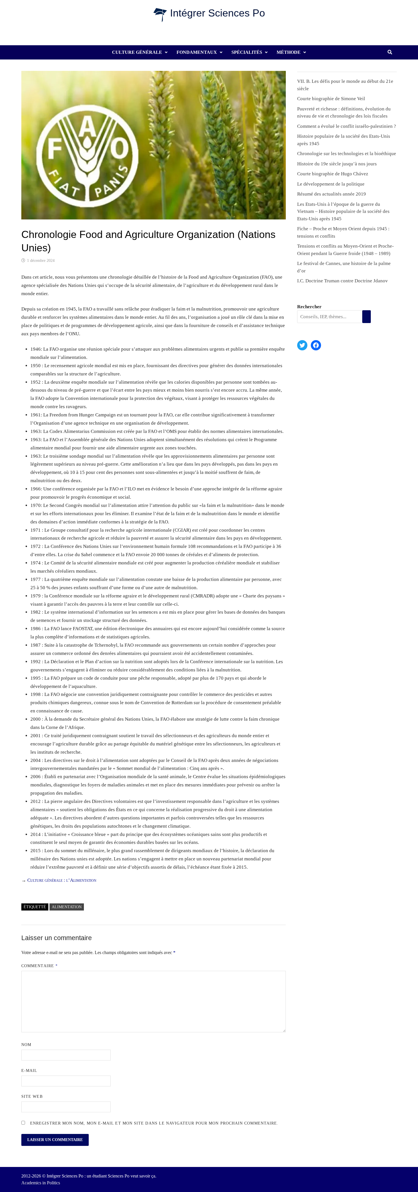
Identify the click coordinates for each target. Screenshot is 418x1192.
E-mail (29, 1070)
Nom (26, 1045)
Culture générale (137, 52)
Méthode (289, 52)
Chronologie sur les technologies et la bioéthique (346, 153)
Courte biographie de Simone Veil (331, 98)
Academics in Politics (40, 1182)
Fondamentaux (197, 52)
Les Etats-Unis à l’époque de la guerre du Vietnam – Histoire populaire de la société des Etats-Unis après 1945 (343, 211)
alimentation (67, 907)
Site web (32, 1096)
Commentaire (39, 966)
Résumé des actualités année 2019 (331, 194)
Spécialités (246, 52)
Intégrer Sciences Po (217, 13)
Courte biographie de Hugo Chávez (332, 173)
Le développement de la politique (331, 184)
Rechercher (309, 306)
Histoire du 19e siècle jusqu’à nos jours (337, 164)
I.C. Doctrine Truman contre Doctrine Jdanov (342, 280)
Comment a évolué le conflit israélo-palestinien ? (346, 126)
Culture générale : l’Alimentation (61, 880)
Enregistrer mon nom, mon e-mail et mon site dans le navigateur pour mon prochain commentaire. (154, 1123)
